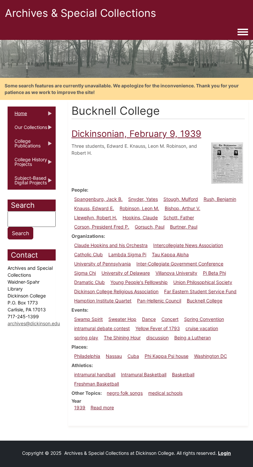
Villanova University (176, 273)
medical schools (165, 393)
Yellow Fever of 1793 (157, 328)
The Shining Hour (122, 337)
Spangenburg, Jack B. (98, 199)
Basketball (183, 374)
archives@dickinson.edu (34, 323)
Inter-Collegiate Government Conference (179, 263)
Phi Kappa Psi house (166, 356)
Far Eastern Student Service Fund (200, 291)
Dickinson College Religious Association (116, 291)
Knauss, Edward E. (94, 208)
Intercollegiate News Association (188, 245)
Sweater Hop (122, 319)
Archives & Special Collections (80, 13)
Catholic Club (88, 254)
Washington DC (210, 356)
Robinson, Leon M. (139, 208)
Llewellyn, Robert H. (95, 217)
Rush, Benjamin (220, 199)
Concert (170, 319)
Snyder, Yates (143, 199)
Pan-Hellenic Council (159, 300)
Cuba (133, 356)
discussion (157, 337)
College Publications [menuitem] (24, 145)
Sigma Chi (85, 273)
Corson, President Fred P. (101, 227)
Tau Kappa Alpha (170, 254)
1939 (79, 407)
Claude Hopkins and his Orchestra (111, 245)
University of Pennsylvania (102, 263)
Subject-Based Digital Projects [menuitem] (27, 182)
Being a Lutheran (192, 337)
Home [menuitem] (17, 115)
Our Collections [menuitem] (27, 129)
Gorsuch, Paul (149, 227)
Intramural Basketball (143, 374)
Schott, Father (178, 217)
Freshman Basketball (96, 384)
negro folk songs (125, 393)
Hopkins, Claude (140, 217)
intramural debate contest (102, 328)
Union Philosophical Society (202, 282)
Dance (149, 319)
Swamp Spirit (88, 319)
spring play (86, 337)
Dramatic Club (89, 282)
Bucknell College (204, 300)
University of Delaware (125, 273)
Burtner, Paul (183, 227)
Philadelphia (87, 356)
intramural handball (94, 374)
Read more (102, 407)
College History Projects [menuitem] (27, 164)
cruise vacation (201, 328)
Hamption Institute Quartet (102, 300)
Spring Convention (204, 319)
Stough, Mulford (180, 199)
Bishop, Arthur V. (182, 208)
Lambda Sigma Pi (127, 254)
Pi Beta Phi (214, 273)
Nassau (114, 356)
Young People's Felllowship (139, 282)
